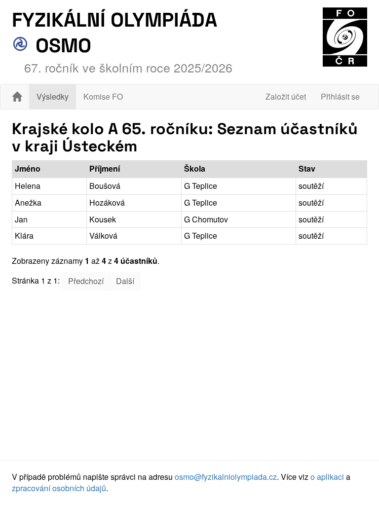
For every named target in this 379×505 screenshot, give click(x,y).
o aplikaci (327, 476)
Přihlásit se (340, 96)
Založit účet (285, 96)
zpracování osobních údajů (59, 488)
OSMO (61, 45)
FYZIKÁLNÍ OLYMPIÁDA (114, 20)
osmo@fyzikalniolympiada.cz (226, 476)
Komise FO (103, 96)
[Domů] (16, 96)
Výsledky (53, 96)
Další (125, 281)
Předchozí (86, 281)
